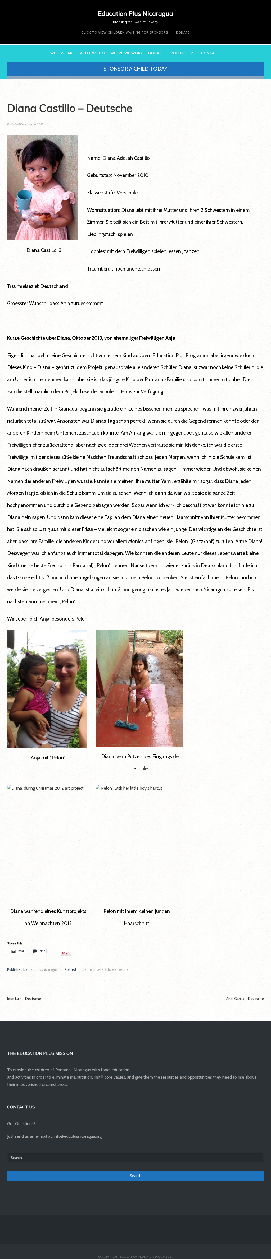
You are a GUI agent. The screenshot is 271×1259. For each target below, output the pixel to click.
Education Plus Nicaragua (135, 13)
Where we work (126, 53)
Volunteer (181, 53)
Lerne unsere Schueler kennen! (107, 969)
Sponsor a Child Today (135, 69)
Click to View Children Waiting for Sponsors (124, 32)
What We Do (92, 53)
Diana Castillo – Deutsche (69, 108)
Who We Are (62, 53)
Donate (183, 32)
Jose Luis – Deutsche (24, 998)
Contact (210, 53)
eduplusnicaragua (44, 969)
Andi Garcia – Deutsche (245, 998)
